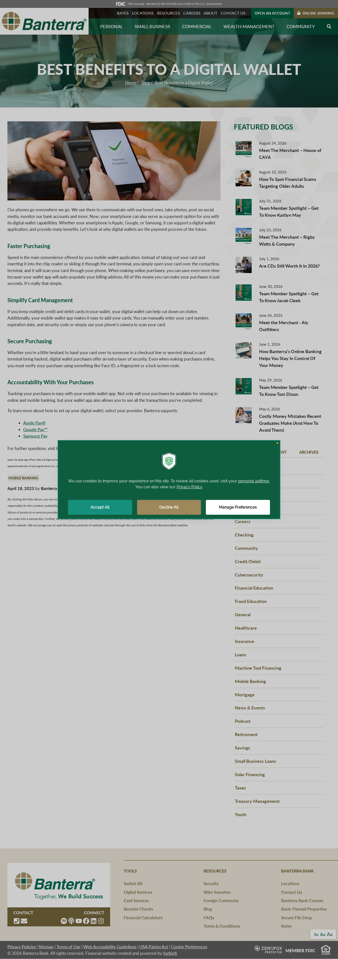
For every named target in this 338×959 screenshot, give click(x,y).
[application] (169, 479)
